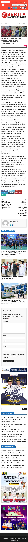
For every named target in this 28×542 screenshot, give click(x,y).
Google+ (19, 190)
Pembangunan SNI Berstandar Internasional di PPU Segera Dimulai (13, 301)
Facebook (5, 190)
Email (4, 341)
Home (2, 23)
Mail (4, 194)
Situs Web (5, 346)
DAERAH (6, 23)
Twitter (12, 190)
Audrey (14, 221)
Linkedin (5, 192)
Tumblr (12, 192)
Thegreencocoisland (7, 451)
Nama (5, 335)
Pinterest (18, 192)
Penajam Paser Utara (13, 23)
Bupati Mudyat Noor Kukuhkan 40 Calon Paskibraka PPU (12, 277)
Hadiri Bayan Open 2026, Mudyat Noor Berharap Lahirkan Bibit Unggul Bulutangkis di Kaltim (13, 253)
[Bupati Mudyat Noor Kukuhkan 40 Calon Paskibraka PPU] (14, 267)
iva (2, 456)
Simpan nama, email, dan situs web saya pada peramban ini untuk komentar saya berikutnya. (13, 356)
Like (25, 45)
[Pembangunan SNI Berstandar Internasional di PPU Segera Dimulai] (14, 291)
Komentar (5, 321)
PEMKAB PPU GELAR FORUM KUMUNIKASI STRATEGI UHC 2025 (6, 205)
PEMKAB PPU (21, 23)
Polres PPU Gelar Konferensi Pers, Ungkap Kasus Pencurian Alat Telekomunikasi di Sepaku (22, 208)
